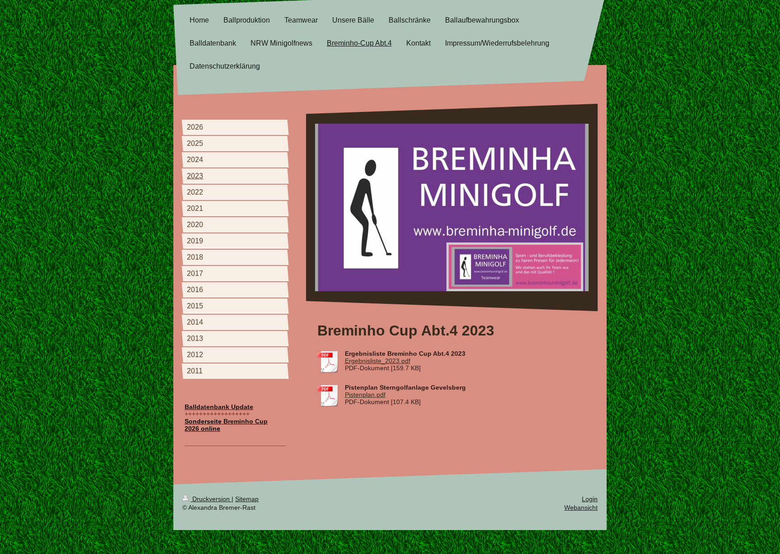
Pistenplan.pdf (365, 394)
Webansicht (581, 507)
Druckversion (211, 499)
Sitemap (247, 499)
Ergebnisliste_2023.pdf (377, 360)
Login (590, 499)
